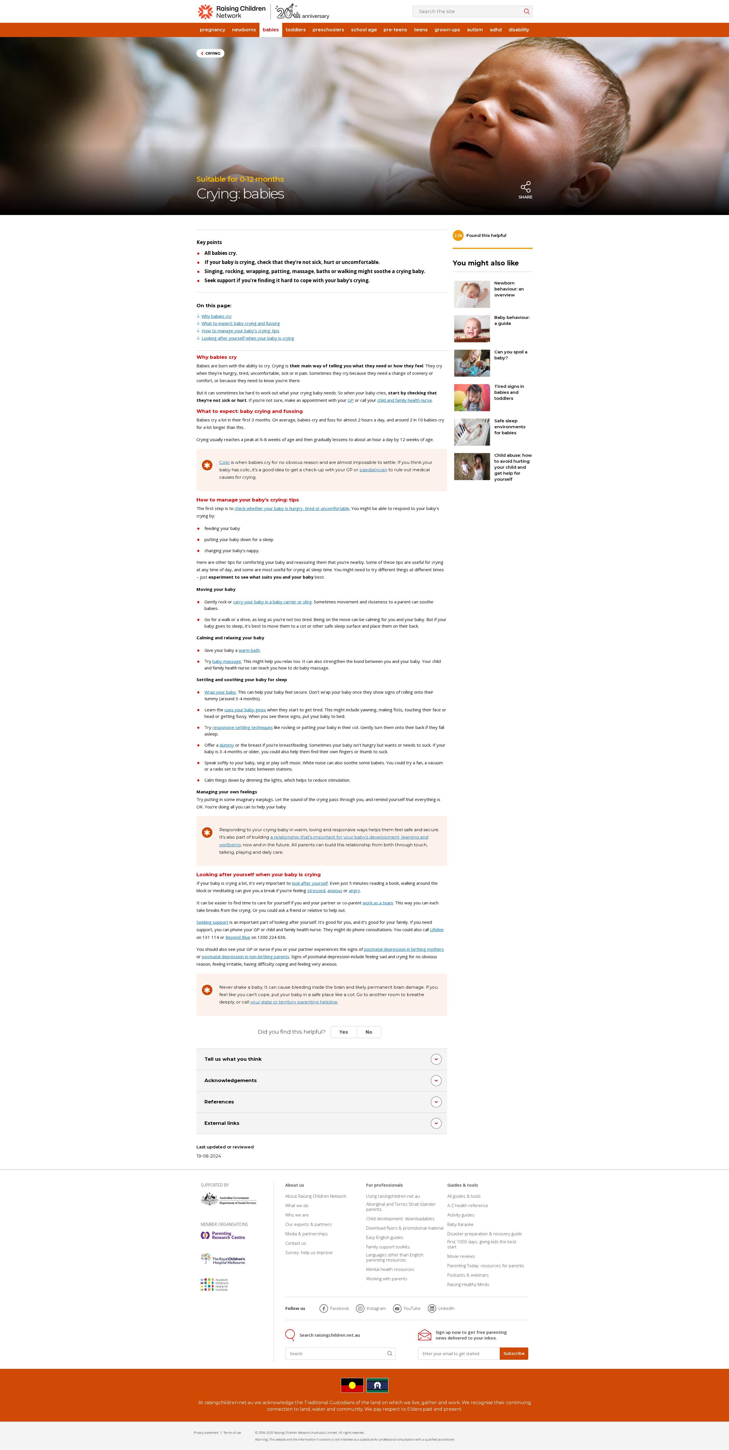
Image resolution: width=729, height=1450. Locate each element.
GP (351, 400)
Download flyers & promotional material (404, 1227)
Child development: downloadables (400, 1218)
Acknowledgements (230, 1080)
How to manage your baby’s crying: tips (240, 330)
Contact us (295, 1243)
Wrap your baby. (220, 692)
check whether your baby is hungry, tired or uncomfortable (292, 508)
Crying (212, 53)
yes (343, 1032)
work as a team (378, 903)
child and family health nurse (404, 400)
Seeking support (212, 922)
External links (221, 1123)
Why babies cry (217, 316)
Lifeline (437, 929)
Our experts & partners (308, 1224)
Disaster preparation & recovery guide (484, 1233)
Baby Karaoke (460, 1224)
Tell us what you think (233, 1059)
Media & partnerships (306, 1233)
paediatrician (373, 469)
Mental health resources (390, 1269)
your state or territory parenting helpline (293, 1002)
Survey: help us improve (309, 1252)
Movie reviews (461, 1256)
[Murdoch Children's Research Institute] (223, 1284)
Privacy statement (206, 1432)
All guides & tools (464, 1196)
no (369, 1032)
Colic (224, 462)
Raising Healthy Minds (468, 1284)
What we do (296, 1205)
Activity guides (460, 1214)
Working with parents (386, 1278)
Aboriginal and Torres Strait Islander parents (401, 1206)
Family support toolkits (388, 1246)
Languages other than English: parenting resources (395, 1257)
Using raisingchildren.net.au (393, 1196)
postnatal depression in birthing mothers (404, 949)
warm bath (249, 650)
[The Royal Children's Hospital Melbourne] (223, 1259)
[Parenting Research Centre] (223, 1235)
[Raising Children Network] (263, 11)
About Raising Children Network (315, 1196)
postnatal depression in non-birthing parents (245, 956)
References (219, 1102)
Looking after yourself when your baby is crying (248, 338)
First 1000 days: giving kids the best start (481, 1244)
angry (354, 890)
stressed (316, 890)
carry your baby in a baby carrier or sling (272, 602)
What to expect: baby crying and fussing (241, 323)
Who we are (297, 1214)
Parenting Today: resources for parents (485, 1265)
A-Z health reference (467, 1205)
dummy (227, 745)
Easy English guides (385, 1237)
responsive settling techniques (242, 727)
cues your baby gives (245, 709)
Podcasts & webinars (468, 1274)
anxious (334, 890)
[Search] (390, 1353)
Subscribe (514, 1353)
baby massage (226, 661)
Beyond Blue (238, 937)
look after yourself (310, 883)
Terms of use (232, 1432)
